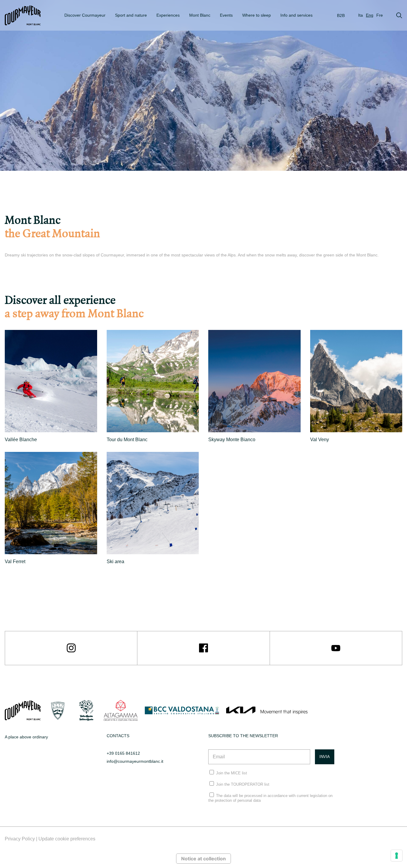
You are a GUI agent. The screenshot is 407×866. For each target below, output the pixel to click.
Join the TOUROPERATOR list (242, 784)
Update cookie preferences (66, 838)
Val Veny (319, 439)
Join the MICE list (231, 773)
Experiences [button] (168, 15)
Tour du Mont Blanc (127, 439)
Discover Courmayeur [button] (84, 15)
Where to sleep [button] (256, 15)
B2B (341, 15)
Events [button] (226, 15)
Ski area (115, 561)
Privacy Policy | (21, 838)
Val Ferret (15, 561)
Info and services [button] (296, 15)
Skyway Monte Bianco (231, 439)
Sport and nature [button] (131, 15)
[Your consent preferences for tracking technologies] (396, 855)
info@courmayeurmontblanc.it (135, 761)
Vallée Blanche (21, 439)
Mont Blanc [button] (199, 15)
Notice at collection (203, 859)
